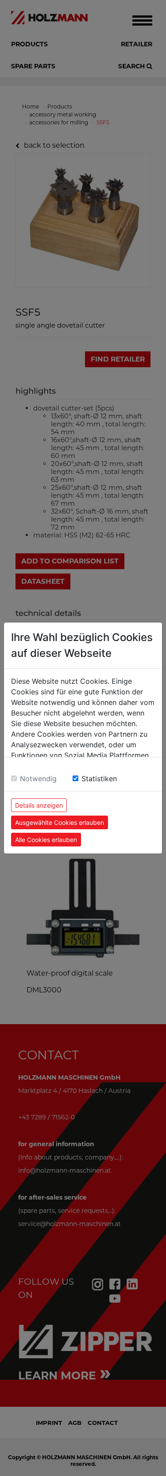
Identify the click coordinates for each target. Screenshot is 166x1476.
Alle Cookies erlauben (46, 839)
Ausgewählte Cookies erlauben (59, 822)
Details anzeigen (39, 805)
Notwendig (38, 778)
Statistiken (99, 778)
